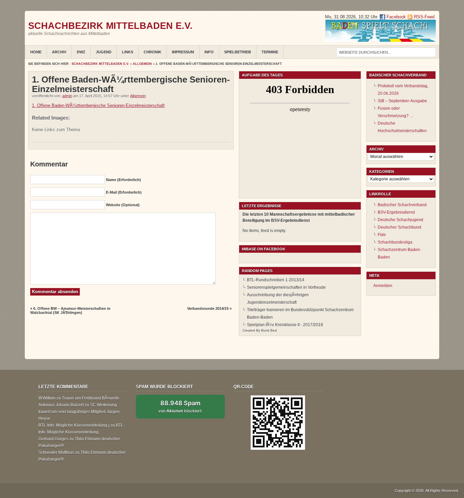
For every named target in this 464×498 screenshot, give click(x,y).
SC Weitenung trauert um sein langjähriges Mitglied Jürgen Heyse (79, 412)
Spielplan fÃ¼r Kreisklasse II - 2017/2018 (285, 324)
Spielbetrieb (237, 52)
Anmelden (382, 285)
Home (35, 52)
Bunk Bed (269, 330)
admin (67, 96)
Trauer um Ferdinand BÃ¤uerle (90, 398)
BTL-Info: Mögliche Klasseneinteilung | (73, 425)
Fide (382, 234)
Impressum (183, 52)
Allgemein (142, 64)
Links (127, 52)
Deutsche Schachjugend (400, 219)
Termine (270, 52)
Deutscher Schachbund (399, 227)
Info (209, 52)
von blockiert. (180, 406)
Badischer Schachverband (402, 204)
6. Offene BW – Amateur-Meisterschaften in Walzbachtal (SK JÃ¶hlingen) (70, 310)
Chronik (152, 52)
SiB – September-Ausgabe (402, 101)
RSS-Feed (424, 16)
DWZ (81, 52)
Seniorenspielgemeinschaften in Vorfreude (286, 287)
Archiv (59, 52)
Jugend (103, 52)
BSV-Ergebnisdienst (396, 212)
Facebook (395, 16)
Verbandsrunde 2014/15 (208, 308)
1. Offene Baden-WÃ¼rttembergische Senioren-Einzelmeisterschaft (98, 105)
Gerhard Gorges (53, 439)
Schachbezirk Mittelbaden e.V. (110, 25)
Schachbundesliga (395, 242)
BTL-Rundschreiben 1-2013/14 (275, 280)
